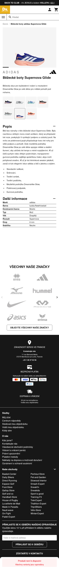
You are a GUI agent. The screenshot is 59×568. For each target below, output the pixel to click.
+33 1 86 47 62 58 (29, 360)
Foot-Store (7, 487)
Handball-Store (9, 497)
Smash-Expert (37, 483)
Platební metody (10, 456)
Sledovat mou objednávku (15, 423)
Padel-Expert (8, 516)
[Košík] (56, 9)
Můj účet (6, 417)
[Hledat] (10, 17)
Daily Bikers (8, 477)
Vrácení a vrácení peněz (14, 450)
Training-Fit (36, 497)
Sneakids (35, 490)
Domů (5, 23)
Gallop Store (8, 490)
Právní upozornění (11, 453)
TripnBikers (36, 506)
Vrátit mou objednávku (13, 427)
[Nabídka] (3, 17)
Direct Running (9, 480)
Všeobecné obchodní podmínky (17, 446)
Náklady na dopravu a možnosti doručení (22, 460)
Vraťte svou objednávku (29, 402)
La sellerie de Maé (11, 503)
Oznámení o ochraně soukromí (17, 463)
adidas (11, 72)
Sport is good (37, 493)
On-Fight (6, 513)
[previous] (2, 297)
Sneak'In (35, 487)
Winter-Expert (37, 513)
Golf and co (7, 493)
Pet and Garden (38, 477)
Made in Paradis (10, 506)
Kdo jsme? (7, 440)
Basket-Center (9, 473)
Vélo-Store (36, 510)
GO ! (52, 2)
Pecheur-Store (38, 473)
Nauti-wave (7, 510)
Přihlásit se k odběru (29, 544)
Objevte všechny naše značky (29, 327)
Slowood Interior (39, 480)
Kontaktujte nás (29, 351)
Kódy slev (7, 430)
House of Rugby (10, 500)
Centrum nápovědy (11, 420)
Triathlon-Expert (38, 503)
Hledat (15, 17)
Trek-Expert (36, 500)
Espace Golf (8, 483)
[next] (57, 297)
